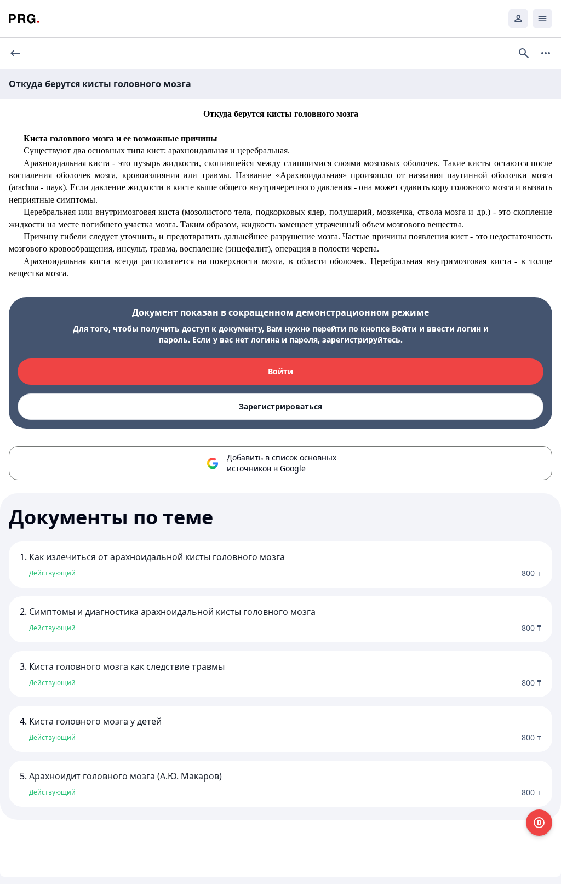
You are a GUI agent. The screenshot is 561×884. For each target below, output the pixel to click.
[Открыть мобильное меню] (542, 18)
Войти (280, 371)
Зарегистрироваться (280, 406)
